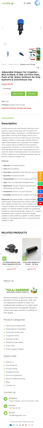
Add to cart (18, 93)
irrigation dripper (30, 199)
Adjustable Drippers (9, 133)
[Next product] (40, 68)
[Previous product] (36, 68)
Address (13, 398)
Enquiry (40, 177)
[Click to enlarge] (5, 44)
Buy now (32, 93)
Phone (12, 405)
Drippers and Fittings (27, 64)
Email (12, 412)
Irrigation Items (13, 64)
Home (4, 64)
